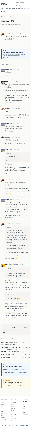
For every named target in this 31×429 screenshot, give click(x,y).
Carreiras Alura (13, 403)
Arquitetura (4, 419)
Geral (6, 8)
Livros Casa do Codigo (14, 419)
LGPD (27, 425)
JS (25, 8)
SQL (22, 8)
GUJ (2, 17)
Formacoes (14, 406)
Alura (23, 404)
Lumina (24, 406)
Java (2, 8)
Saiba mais (14, 425)
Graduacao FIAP (14, 411)
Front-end (3, 407)
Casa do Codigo (24, 411)
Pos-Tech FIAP (13, 415)
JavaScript (4, 413)
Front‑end (12, 8)
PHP (28, 8)
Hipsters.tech (25, 414)
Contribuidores (21, 425)
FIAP (23, 408)
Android (3, 11)
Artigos (13, 408)
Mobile (18, 8)
